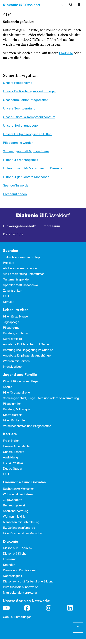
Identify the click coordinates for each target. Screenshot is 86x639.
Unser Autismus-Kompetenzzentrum (29, 117)
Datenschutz (13, 234)
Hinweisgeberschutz (19, 226)
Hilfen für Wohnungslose (20, 159)
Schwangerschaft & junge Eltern (26, 151)
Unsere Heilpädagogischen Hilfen (27, 134)
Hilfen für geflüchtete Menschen (26, 177)
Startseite (66, 53)
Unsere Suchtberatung (19, 108)
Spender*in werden (16, 185)
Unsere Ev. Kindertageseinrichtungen (29, 91)
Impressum (51, 226)
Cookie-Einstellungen (17, 616)
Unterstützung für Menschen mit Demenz (32, 168)
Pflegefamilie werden (18, 142)
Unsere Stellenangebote (20, 125)
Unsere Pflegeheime (17, 82)
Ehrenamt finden (15, 194)
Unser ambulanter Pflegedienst (25, 100)
